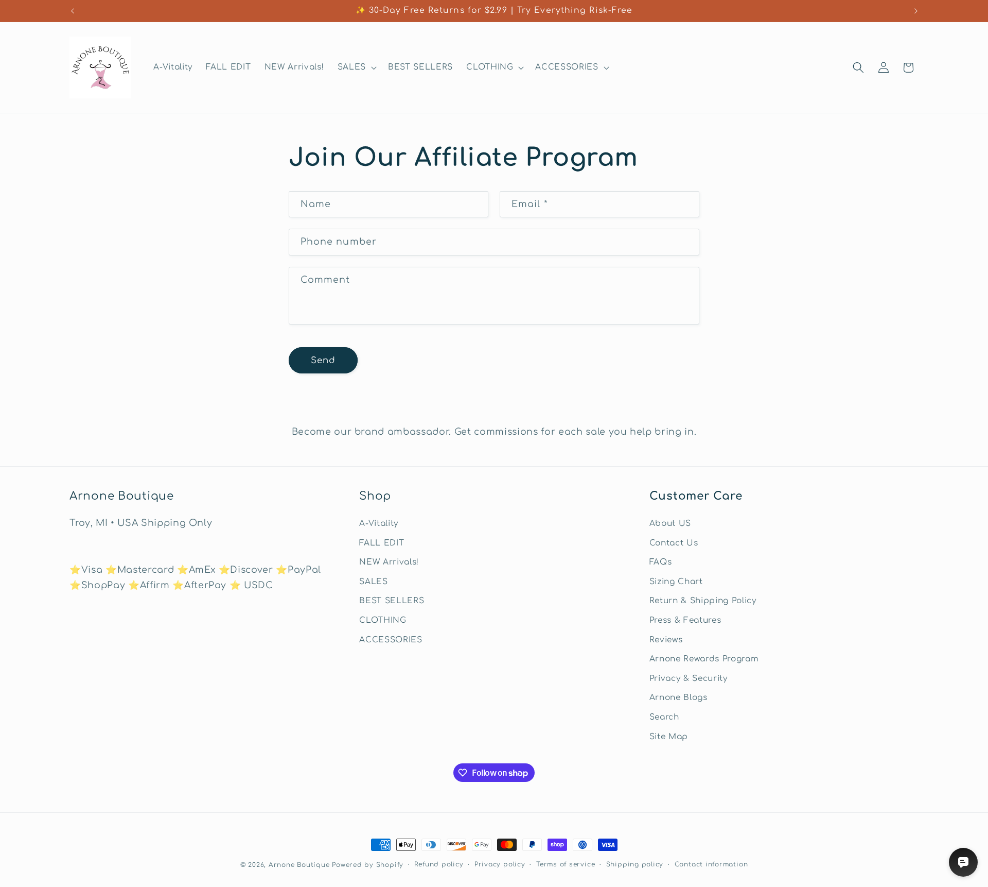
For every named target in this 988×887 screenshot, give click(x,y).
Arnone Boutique (299, 864)
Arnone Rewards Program (704, 658)
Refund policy (438, 864)
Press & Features (685, 620)
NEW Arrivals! (389, 562)
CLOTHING (382, 620)
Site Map (668, 736)
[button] (356, 67)
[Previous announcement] (72, 11)
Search (664, 717)
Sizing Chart (676, 581)
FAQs (660, 562)
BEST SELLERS (391, 600)
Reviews (666, 639)
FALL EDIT (381, 543)
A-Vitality (378, 523)
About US (670, 523)
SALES (373, 581)
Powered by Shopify (367, 864)
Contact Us (673, 543)
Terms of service (565, 864)
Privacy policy (499, 864)
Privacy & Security (688, 678)
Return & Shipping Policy (702, 600)
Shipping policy (635, 864)
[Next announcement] (916, 11)
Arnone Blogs (678, 698)
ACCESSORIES (390, 639)
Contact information (711, 864)
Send (323, 360)
